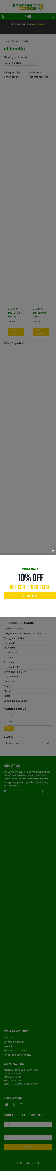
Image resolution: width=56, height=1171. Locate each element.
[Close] (53, 551)
